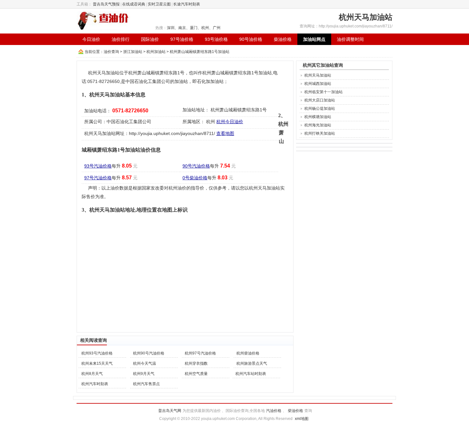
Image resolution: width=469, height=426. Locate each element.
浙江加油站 (132, 51)
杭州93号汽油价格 (97, 353)
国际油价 (150, 39)
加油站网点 (314, 39)
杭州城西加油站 (317, 83)
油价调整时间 (350, 39)
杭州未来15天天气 (97, 363)
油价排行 (121, 39)
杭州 (205, 28)
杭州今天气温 (144, 363)
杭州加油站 (156, 51)
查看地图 (225, 133)
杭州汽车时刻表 (94, 384)
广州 (216, 28)
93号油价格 (216, 39)
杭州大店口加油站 (319, 100)
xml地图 (302, 418)
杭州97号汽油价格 (200, 353)
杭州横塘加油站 (317, 117)
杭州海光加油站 (317, 125)
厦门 (193, 28)
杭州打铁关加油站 (319, 133)
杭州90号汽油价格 (148, 353)
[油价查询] (103, 20)
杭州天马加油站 (317, 75)
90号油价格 (250, 39)
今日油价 (91, 39)
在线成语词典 (133, 4)
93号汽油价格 (98, 165)
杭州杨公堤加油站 (319, 108)
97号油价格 (181, 39)
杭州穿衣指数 (196, 363)
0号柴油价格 (194, 177)
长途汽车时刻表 (186, 4)
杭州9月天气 (143, 373)
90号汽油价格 (196, 165)
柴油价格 (283, 39)
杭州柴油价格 (247, 353)
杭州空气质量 (196, 373)
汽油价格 (273, 410)
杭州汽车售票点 (146, 384)
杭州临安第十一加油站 (323, 92)
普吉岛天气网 (169, 410)
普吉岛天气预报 (106, 4)
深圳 (171, 28)
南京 (182, 28)
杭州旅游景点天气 (251, 363)
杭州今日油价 (229, 121)
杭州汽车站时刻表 (250, 373)
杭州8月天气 (92, 373)
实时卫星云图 (159, 4)
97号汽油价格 (98, 177)
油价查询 (111, 51)
